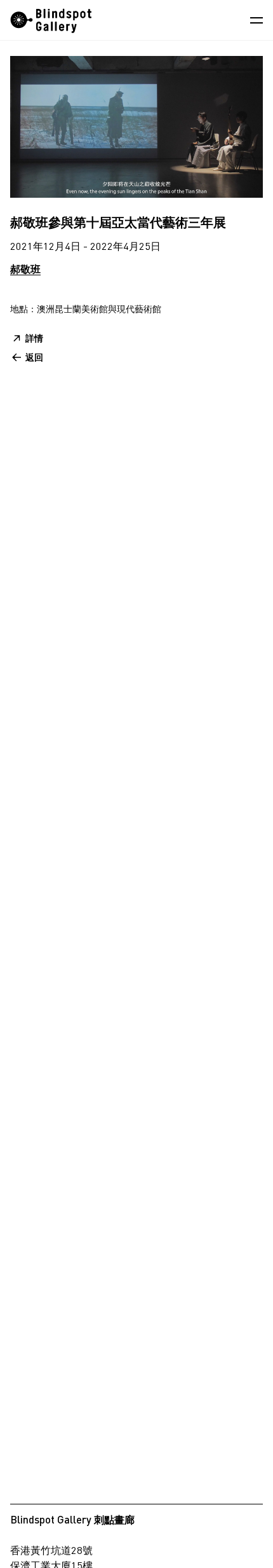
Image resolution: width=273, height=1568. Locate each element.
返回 (34, 357)
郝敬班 (25, 269)
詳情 (34, 338)
